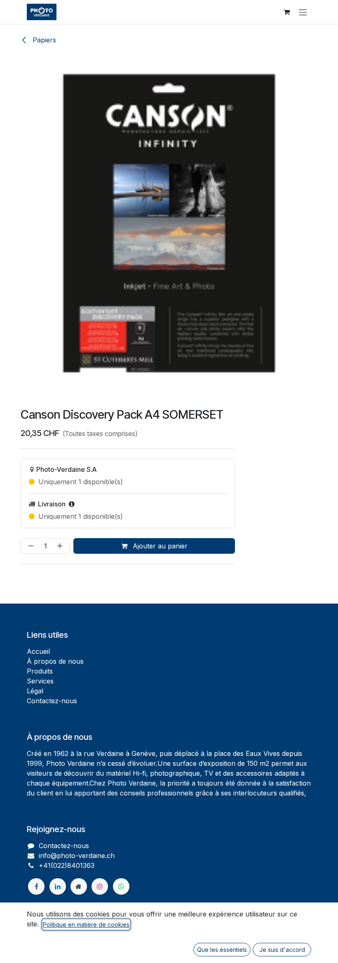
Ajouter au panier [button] (159, 546)
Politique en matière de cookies (86, 924)
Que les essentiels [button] (222, 949)
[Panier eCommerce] (286, 12)
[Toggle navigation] (303, 12)
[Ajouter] (61, 546)
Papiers (43, 40)
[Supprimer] (29, 546)
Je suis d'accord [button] (282, 949)
